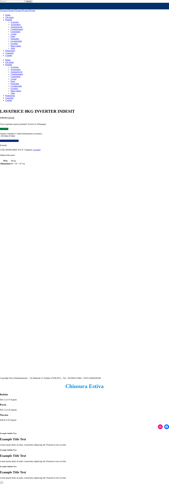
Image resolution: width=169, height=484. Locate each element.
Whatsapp (4, 129)
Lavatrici (37, 150)
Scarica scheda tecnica (9, 141)
